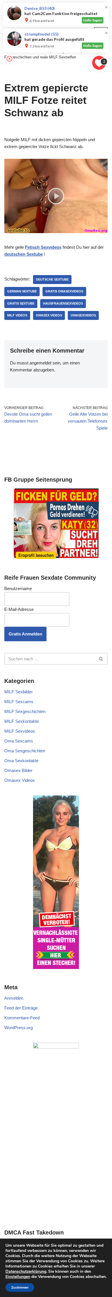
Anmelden (13, 998)
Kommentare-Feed (22, 1017)
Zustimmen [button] (19, 1287)
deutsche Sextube (52, 279)
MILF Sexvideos (19, 731)
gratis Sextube (20, 303)
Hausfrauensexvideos (63, 303)
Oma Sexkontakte (21, 760)
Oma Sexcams (18, 740)
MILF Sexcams (18, 701)
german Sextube (22, 291)
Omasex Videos (49, 315)
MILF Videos (17, 315)
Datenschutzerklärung (25, 1271)
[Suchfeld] (101, 659)
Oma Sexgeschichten (24, 750)
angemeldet (40, 362)
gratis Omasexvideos (64, 291)
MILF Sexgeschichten (24, 711)
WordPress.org (18, 1027)
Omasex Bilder (18, 770)
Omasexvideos (83, 315)
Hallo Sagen (92, 20)
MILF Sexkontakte (21, 721)
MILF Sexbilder (18, 691)
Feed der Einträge (21, 1007)
